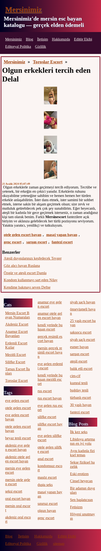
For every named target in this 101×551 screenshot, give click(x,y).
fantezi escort (62, 242)
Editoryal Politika (18, 47)
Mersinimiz (23, 9)
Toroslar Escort (47, 61)
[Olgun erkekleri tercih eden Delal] (50, 95)
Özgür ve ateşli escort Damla (25, 273)
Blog (29, 39)
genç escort (12, 242)
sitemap (58, 544)
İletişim (42, 39)
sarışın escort (36, 242)
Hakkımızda (61, 39)
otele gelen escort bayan (22, 235)
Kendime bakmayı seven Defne (27, 287)
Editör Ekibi (83, 39)
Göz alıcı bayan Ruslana (22, 266)
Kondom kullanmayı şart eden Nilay (31, 280)
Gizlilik (40, 47)
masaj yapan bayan (61, 235)
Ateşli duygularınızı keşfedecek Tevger (33, 258)
